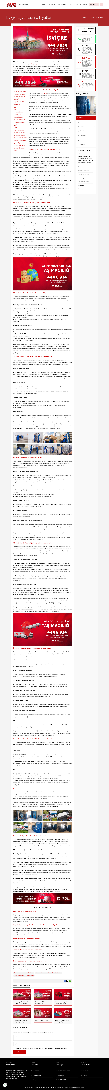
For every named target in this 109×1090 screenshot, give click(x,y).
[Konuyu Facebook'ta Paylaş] (65, 981)
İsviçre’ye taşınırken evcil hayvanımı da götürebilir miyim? (19, 148)
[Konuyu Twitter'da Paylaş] (67, 981)
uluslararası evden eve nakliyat (76, 1087)
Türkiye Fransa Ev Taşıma (42, 1020)
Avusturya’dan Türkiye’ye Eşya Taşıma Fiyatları (22, 1002)
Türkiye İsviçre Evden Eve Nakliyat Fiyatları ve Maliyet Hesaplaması (20, 103)
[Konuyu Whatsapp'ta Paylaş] (70, 981)
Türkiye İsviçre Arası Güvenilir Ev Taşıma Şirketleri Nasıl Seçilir (20, 108)
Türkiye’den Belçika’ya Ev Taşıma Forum (42, 1002)
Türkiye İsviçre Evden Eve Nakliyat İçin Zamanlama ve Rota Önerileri (20, 124)
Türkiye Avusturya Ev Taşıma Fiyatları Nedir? (61, 1002)
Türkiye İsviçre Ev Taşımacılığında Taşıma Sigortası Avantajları (19, 116)
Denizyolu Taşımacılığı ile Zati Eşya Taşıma (62, 1021)
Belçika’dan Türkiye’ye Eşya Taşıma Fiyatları (21, 1021)
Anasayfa (85, 17)
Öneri (15, 127)
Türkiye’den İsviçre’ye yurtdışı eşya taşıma (24, 975)
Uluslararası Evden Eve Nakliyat (95, 17)
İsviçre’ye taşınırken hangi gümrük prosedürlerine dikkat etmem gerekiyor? (20, 137)
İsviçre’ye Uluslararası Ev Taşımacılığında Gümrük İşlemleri (19, 98)
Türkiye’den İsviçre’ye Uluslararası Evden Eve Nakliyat (48, 973)
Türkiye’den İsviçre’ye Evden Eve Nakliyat (24, 973)
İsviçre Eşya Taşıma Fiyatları (20, 91)
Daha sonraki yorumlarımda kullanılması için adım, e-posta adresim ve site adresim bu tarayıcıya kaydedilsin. (41, 1048)
